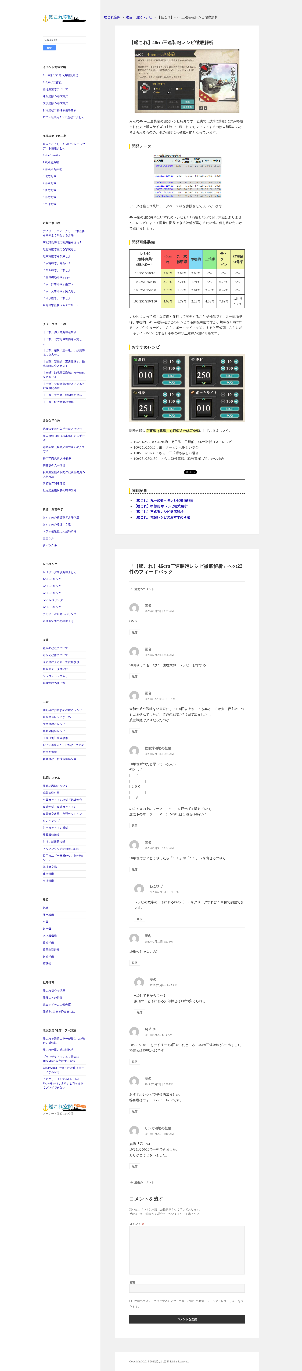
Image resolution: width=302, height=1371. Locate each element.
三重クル (48, 538)
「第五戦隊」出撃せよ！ (58, 270)
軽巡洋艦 (48, 956)
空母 (45, 921)
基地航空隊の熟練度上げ (58, 621)
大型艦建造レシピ (54, 724)
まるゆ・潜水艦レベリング (59, 614)
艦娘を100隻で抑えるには (59, 1011)
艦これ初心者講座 (54, 990)
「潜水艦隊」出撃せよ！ (58, 298)
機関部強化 (50, 752)
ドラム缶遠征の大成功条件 (59, 531)
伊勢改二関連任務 (54, 483)
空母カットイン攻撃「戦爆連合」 (64, 799)
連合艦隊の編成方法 (55, 96)
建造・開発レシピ (139, 17)
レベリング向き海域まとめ (59, 572)
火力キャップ (51, 820)
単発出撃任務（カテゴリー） (61, 305)
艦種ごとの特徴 (52, 997)
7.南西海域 (49, 183)
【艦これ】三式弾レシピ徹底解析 (159, 511)
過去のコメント (144, 589)
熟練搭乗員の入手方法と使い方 (62, 428)
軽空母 (47, 928)
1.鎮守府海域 (51, 162)
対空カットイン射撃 (55, 827)
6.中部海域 (49, 204)
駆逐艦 (47, 963)
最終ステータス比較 (55, 669)
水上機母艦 (50, 935)
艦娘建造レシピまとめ (57, 717)
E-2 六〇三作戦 (52, 82)
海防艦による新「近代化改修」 (62, 662)
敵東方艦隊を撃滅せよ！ (58, 256)
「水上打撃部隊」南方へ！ (59, 284)
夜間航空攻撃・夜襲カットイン (62, 813)
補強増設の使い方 (54, 683)
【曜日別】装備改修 (55, 738)
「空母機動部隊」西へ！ (58, 277)
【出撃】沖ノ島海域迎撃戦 (59, 332)
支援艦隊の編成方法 (55, 103)
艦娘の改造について (55, 648)
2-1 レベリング (52, 586)
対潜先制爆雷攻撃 (54, 841)
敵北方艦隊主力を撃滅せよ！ (61, 249)
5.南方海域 (49, 197)
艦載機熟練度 (51, 834)
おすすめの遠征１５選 (57, 524)
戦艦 (45, 907)
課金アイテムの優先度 (57, 1004)
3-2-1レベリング (53, 600)
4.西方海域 (49, 190)
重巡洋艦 (48, 942)
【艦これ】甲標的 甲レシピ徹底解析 (161, 506)
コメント (137, 1224)
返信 (135, 632)
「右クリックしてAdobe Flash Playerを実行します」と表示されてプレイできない (63, 1083)
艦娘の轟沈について (55, 785)
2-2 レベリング (52, 593)
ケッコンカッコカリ (55, 676)
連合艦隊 (48, 873)
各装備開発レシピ (54, 731)
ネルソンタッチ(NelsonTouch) (61, 848)
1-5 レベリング (52, 579)
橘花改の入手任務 (54, 465)
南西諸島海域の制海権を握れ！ (62, 242)
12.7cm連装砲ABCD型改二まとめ (63, 117)
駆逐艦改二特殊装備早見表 (59, 110)
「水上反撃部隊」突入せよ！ (61, 291)
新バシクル (50, 545)
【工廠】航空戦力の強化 (58, 402)
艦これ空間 (112, 17)
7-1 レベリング (52, 607)
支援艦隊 (48, 880)
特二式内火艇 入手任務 (57, 458)
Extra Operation (51, 155)
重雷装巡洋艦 (51, 949)
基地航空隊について (55, 89)
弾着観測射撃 (51, 792)
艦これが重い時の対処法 (58, 1049)
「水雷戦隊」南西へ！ (57, 263)
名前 (132, 1282)
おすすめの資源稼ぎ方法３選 (61, 517)
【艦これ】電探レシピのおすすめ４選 (162, 517)
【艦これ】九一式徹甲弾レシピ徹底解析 (163, 500)
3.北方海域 (49, 176)
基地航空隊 (50, 866)
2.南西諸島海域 (52, 169)
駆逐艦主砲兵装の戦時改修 (59, 490)
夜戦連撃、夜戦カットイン (59, 806)
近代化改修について (55, 655)
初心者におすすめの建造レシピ (62, 710)
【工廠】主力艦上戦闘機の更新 (62, 395)
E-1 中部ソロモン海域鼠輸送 (60, 75)
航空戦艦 (48, 914)
